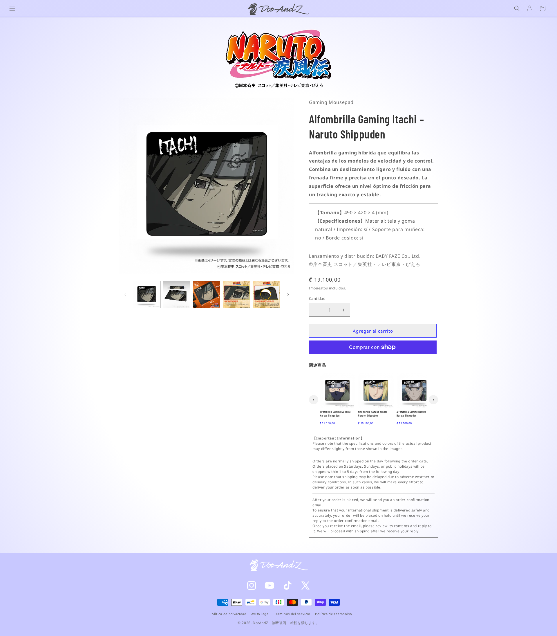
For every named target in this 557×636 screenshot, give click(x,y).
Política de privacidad (227, 614)
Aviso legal (260, 614)
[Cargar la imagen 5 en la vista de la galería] (266, 294)
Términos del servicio (292, 614)
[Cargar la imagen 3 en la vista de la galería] (206, 294)
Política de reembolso (333, 614)
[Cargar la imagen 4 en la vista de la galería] (236, 294)
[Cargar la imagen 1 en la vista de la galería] (146, 294)
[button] (12, 8)
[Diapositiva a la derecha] (288, 294)
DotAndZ (260, 622)
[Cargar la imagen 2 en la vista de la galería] (176, 294)
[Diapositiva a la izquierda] (125, 294)
